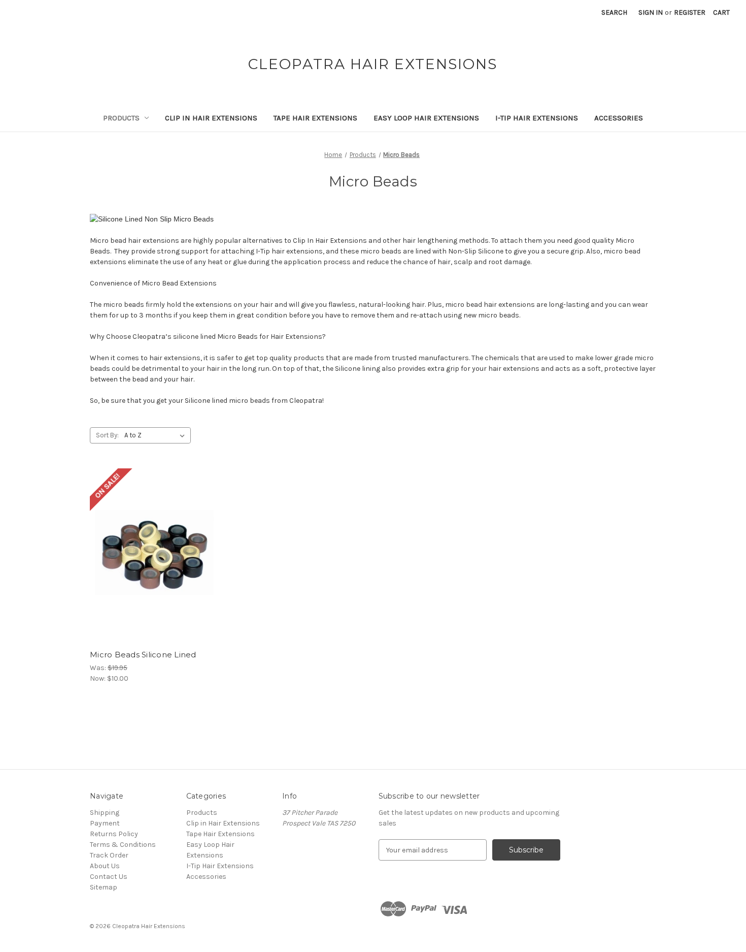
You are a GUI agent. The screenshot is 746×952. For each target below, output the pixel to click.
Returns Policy (114, 834)
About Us (105, 866)
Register (689, 12)
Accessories (618, 117)
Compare (153, 565)
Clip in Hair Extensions (211, 117)
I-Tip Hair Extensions (536, 117)
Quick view (155, 547)
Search (614, 12)
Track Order (109, 855)
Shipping (104, 812)
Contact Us (108, 876)
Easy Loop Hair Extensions (426, 117)
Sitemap (103, 887)
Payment (105, 823)
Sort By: (107, 435)
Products (121, 117)
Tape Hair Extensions (315, 117)
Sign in (650, 12)
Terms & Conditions (123, 844)
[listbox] (156, 435)
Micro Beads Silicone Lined (143, 654)
